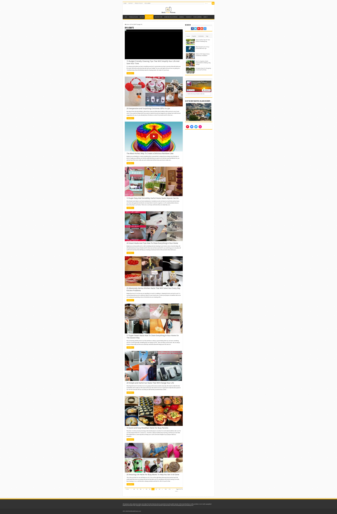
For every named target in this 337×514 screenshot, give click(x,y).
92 (156, 489)
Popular (194, 36)
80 (140, 489)
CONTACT (130, 3)
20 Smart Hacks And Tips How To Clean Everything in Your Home (152, 243)
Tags (207, 36)
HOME (125, 3)
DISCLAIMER (147, 3)
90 (149, 489)
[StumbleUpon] (201, 28)
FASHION (188, 17)
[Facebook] (192, 28)
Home (126, 17)
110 (169, 489)
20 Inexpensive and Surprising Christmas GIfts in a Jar (148, 108)
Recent (188, 36)
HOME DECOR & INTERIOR (170, 17)
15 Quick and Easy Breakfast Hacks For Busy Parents (147, 428)
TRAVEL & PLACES (133, 17)
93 (159, 489)
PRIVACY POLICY (139, 3)
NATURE (142, 17)
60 (134, 489)
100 (165, 489)
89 (146, 489)
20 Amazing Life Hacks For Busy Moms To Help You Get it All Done (153, 474)
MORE (205, 17)
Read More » (130, 73)
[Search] (213, 3)
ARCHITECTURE (158, 17)
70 (137, 489)
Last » (176, 491)
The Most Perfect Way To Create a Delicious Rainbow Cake (150, 153)
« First (127, 489)
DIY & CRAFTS (149, 17)
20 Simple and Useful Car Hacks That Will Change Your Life (150, 383)
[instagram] (205, 28)
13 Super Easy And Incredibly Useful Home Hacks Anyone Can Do (153, 198)
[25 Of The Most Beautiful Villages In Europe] (198, 111)
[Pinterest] (198, 28)
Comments (201, 36)
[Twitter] (195, 28)
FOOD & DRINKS (197, 17)
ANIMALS (181, 17)
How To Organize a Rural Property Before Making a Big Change (203, 63)
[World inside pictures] (168, 9)
